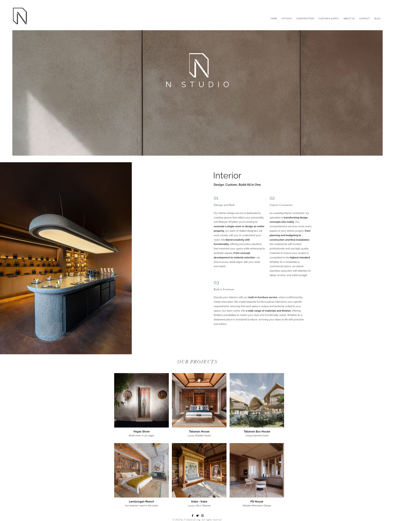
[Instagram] (202, 515)
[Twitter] (197, 515)
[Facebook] (192, 515)
